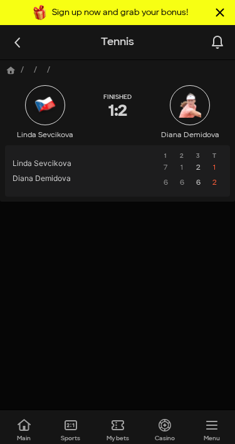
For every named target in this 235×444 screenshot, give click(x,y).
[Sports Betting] (11, 70)
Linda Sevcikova (45, 135)
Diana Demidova (190, 135)
